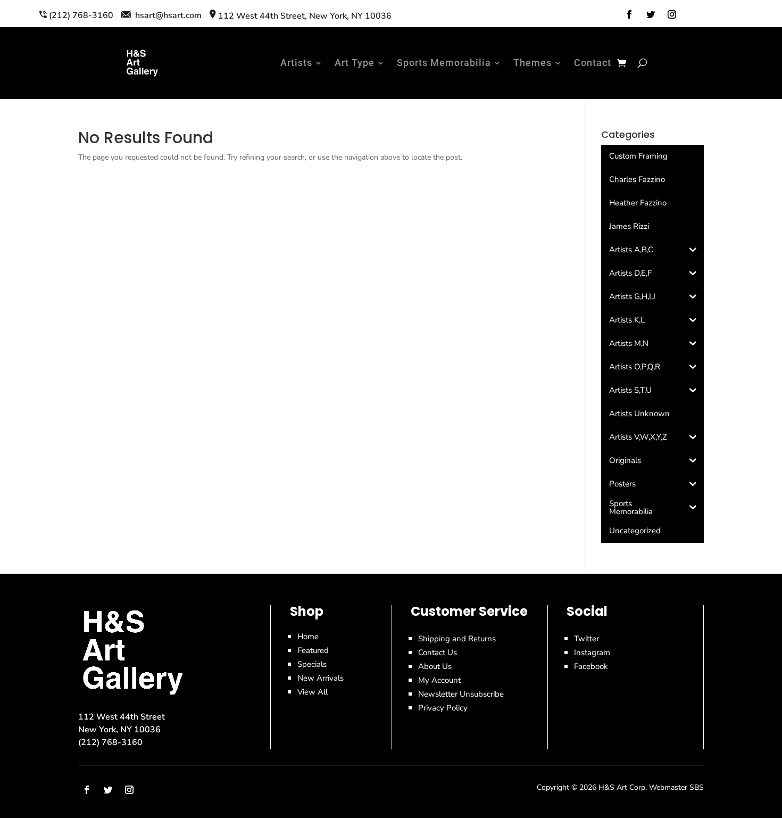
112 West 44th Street (121, 717)
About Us (435, 666)
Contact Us (437, 652)
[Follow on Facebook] (629, 14)
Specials (312, 664)
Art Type (355, 62)
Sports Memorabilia (444, 62)
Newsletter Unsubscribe (461, 694)
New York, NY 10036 (119, 730)
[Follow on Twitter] (650, 14)
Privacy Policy (443, 708)
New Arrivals (320, 678)
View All (312, 692)
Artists (296, 62)
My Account (439, 680)
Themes (532, 62)
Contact (592, 62)
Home (308, 636)
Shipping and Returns (457, 638)
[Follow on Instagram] (671, 14)
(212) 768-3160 (110, 742)
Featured (313, 650)
